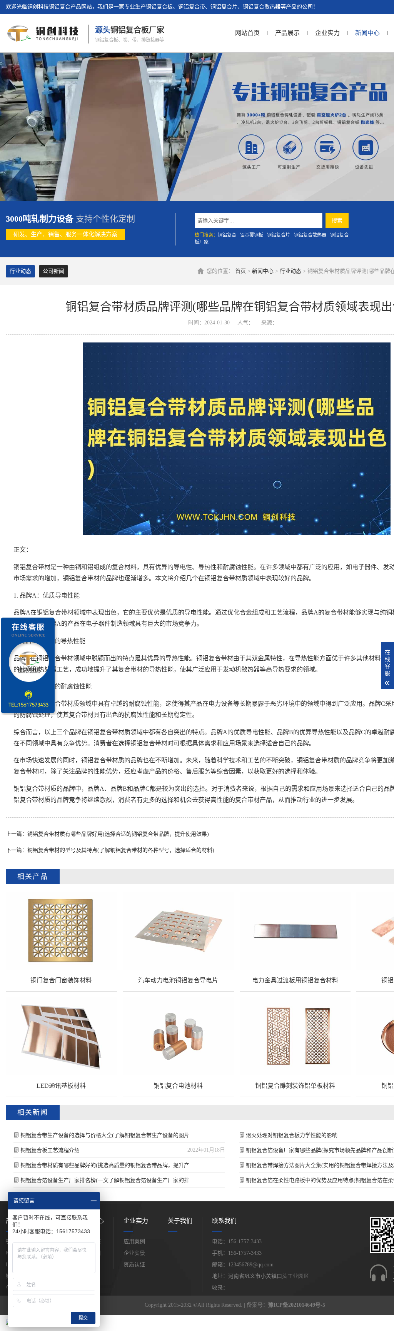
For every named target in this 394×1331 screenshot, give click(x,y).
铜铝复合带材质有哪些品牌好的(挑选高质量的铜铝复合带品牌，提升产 (104, 1165)
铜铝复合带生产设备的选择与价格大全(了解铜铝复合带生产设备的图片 (104, 1135)
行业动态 (290, 271)
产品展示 (287, 33)
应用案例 (134, 1241)
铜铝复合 (227, 235)
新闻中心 (367, 33)
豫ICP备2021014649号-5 (296, 1305)
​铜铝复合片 (278, 235)
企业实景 (134, 1253)
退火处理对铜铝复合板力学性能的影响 (291, 1135)
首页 (240, 271)
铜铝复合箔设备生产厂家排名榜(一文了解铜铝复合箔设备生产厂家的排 (104, 1180)
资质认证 (134, 1265)
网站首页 (247, 33)
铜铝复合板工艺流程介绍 (50, 1150)
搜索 (337, 220)
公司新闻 (53, 271)
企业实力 (327, 33)
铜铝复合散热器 (310, 235)
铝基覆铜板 (251, 235)
